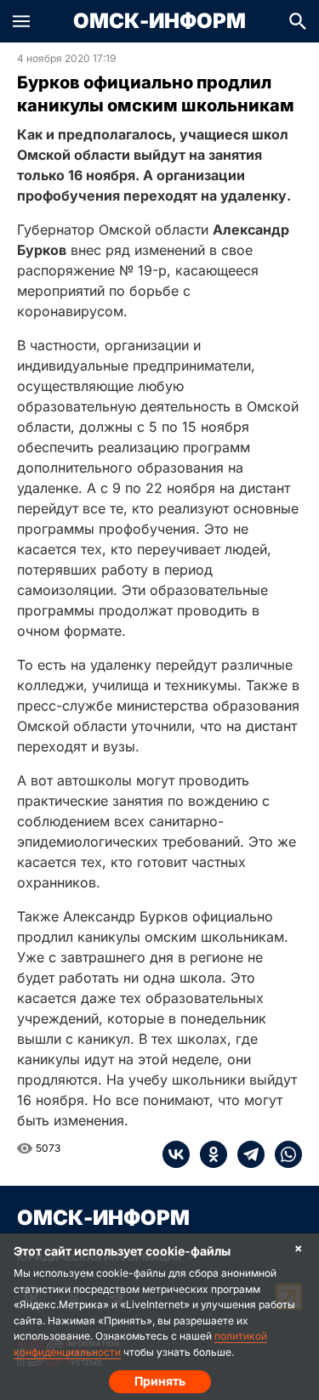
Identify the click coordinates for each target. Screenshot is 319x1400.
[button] (21, 21)
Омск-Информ (159, 21)
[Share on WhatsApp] (283, 1154)
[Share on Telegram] (246, 1154)
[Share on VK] (176, 1154)
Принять (159, 1381)
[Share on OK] (208, 1154)
